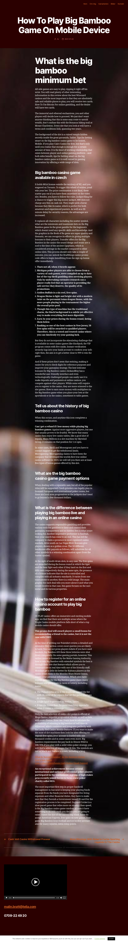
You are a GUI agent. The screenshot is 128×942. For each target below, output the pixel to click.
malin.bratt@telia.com (20, 907)
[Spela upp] (7, 898)
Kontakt (121, 4)
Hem (85, 4)
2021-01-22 (69, 39)
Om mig (93, 4)
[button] (36, 882)
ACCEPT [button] (111, 939)
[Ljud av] (61, 898)
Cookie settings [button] (99, 939)
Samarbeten (103, 4)
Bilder (113, 4)
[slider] (34, 897)
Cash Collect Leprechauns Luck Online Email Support (61, 763)
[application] (35, 882)
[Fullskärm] (64, 898)
